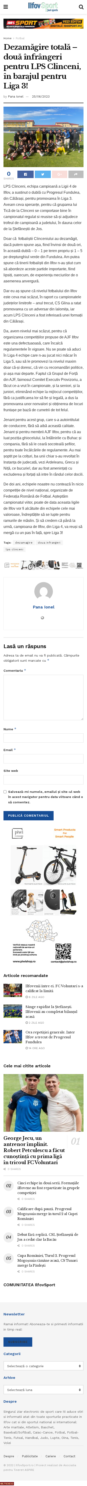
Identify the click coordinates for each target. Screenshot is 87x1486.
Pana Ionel (15, 96)
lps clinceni (14, 549)
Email (9, 750)
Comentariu (14, 670)
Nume (9, 729)
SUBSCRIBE (18, 1342)
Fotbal (20, 38)
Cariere (50, 1456)
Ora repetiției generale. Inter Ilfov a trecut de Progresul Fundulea (50, 1037)
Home (7, 38)
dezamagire (23, 542)
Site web (10, 771)
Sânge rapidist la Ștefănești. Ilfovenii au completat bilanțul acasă (51, 1012)
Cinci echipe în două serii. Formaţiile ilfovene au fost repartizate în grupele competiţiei (48, 1188)
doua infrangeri (49, 542)
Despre (8, 1456)
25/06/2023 (41, 96)
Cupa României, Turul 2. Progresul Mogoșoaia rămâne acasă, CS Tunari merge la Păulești (47, 1261)
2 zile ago (36, 1022)
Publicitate (30, 1456)
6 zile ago (36, 997)
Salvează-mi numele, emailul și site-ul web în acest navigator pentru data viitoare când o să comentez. (45, 797)
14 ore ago (36, 1048)
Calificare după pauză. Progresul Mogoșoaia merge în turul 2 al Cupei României (47, 1214)
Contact (69, 1456)
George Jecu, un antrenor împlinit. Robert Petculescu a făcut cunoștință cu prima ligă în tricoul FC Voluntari (34, 1150)
